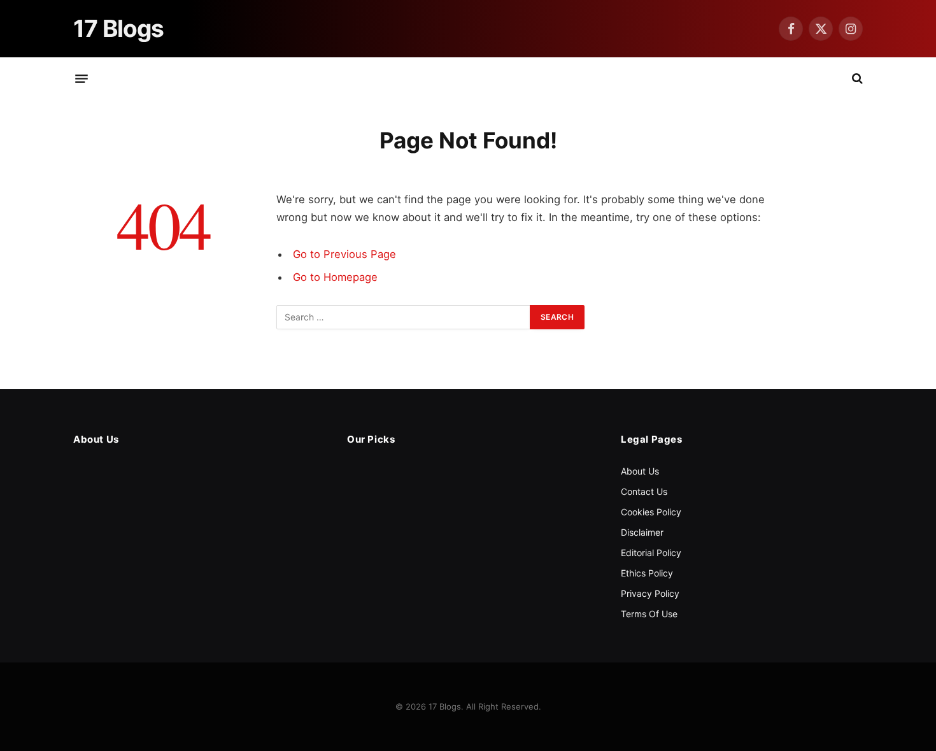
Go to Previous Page (344, 254)
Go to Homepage (335, 277)
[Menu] (81, 78)
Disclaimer (642, 532)
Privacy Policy (650, 593)
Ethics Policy (647, 573)
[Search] (856, 78)
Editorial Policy (651, 552)
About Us (640, 471)
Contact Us (644, 491)
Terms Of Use (649, 613)
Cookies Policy (651, 511)
